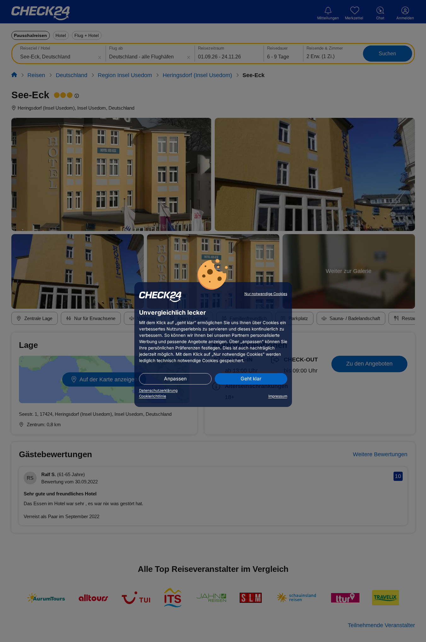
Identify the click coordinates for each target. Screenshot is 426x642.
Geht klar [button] (251, 379)
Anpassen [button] (175, 379)
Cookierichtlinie (152, 396)
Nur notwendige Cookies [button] (265, 294)
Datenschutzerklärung (158, 390)
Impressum (277, 396)
